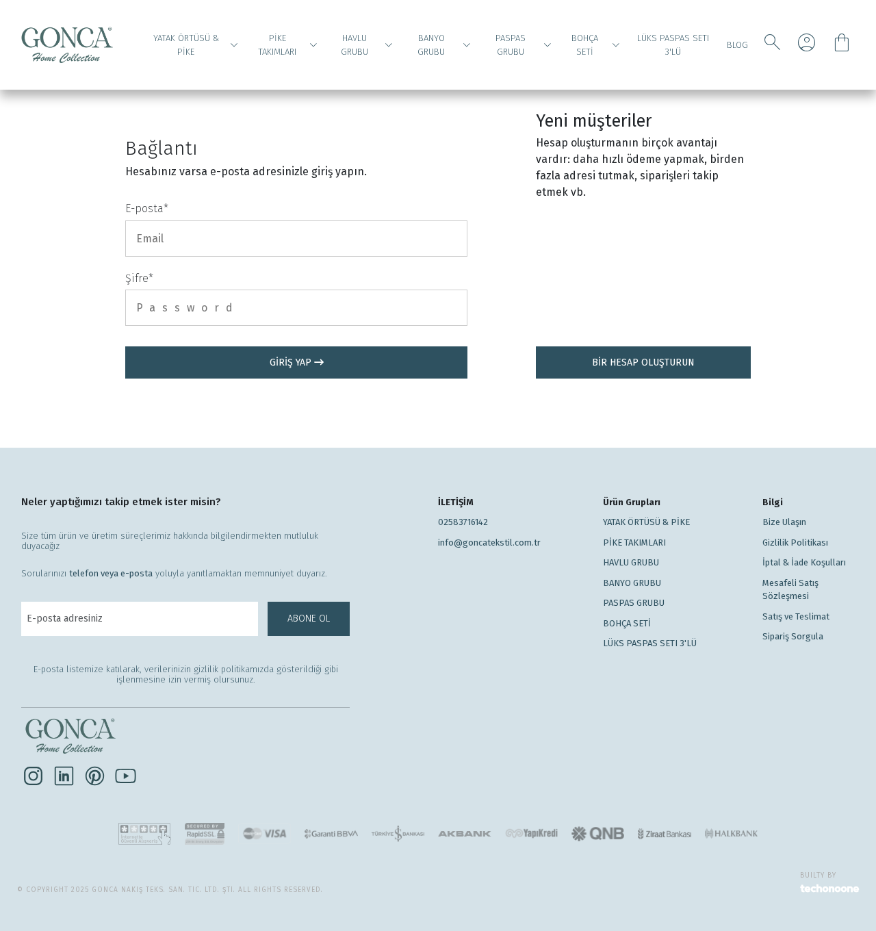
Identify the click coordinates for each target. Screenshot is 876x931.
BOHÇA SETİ (584, 45)
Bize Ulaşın (784, 522)
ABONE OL (308, 618)
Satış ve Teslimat (795, 616)
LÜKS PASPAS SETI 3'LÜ (673, 45)
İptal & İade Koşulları (804, 562)
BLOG (737, 45)
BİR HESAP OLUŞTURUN (643, 362)
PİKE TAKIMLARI (277, 45)
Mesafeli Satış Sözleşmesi (790, 590)
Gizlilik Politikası (795, 542)
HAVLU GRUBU (354, 45)
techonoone (829, 889)
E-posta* (146, 208)
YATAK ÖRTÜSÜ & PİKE (186, 45)
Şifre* (139, 278)
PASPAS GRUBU (510, 45)
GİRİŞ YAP (292, 362)
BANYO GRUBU (431, 45)
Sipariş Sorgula (792, 636)
